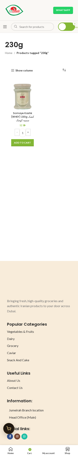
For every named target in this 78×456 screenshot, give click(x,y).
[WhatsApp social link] (24, 436)
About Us (13, 380)
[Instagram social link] (17, 436)
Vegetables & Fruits (20, 331)
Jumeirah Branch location (26, 410)
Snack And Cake (18, 360)
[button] (22, 142)
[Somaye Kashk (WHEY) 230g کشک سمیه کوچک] (22, 96)
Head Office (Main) (22, 417)
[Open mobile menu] (5, 27)
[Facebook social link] (10, 436)
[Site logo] (14, 10)
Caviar (11, 353)
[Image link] (22, 283)
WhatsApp (63, 10)
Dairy (11, 339)
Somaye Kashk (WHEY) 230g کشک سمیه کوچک (22, 116)
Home (8, 53)
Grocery (12, 346)
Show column (24, 70)
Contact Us (15, 388)
